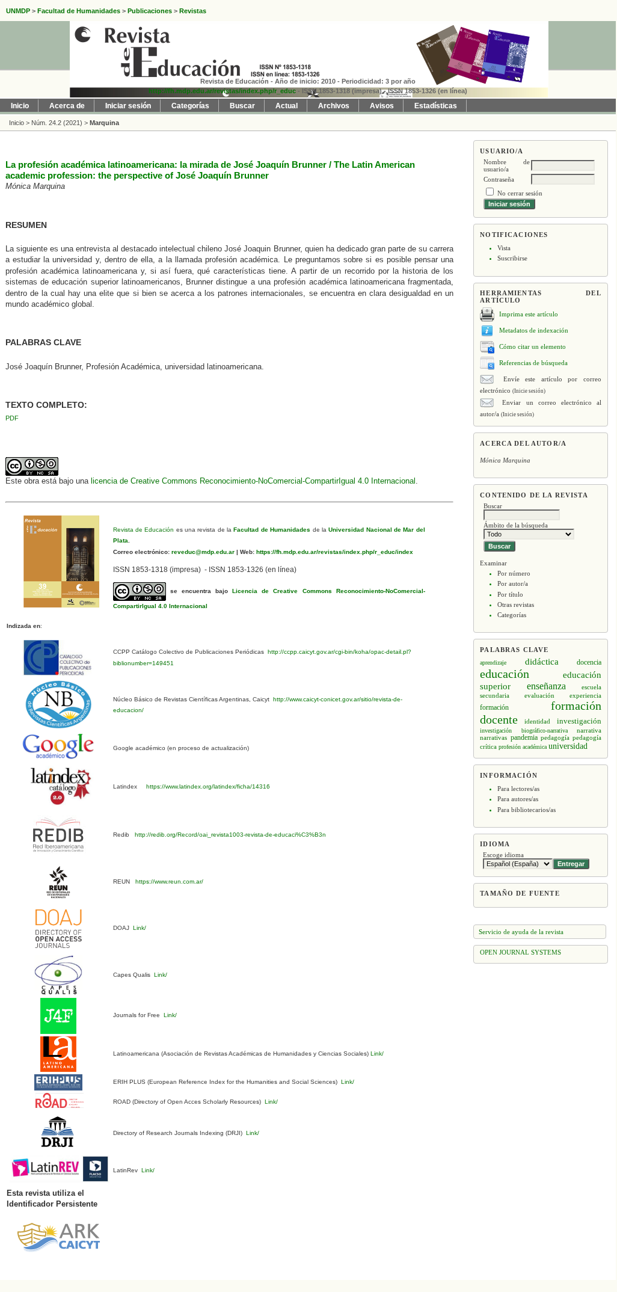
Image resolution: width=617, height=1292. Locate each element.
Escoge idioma (503, 854)
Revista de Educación (143, 529)
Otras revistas (515, 604)
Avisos (382, 106)
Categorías (511, 614)
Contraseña (498, 179)
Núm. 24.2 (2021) (56, 122)
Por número (513, 573)
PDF (12, 418)
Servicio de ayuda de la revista (521, 931)
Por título (510, 594)
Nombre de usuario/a (506, 165)
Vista (504, 247)
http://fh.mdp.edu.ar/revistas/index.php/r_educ (222, 90)
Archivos (333, 106)
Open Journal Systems (520, 952)
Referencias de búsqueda (533, 362)
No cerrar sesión (519, 193)
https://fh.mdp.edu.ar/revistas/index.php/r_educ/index (333, 552)
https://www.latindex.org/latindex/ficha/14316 (206, 786)
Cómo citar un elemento (532, 346)
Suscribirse (512, 258)
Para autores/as (517, 798)
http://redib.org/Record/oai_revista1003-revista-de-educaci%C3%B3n (230, 834)
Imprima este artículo (528, 314)
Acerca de (67, 106)
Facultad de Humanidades (271, 529)
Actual (286, 106)
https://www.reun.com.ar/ (168, 881)
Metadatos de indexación (533, 330)
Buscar (242, 106)
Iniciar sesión (128, 106)
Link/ (138, 927)
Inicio (20, 106)
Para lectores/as (518, 788)
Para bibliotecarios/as (526, 809)
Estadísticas (435, 106)
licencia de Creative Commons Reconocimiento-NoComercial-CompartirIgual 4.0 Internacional (253, 480)
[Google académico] (58, 746)
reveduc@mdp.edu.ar (202, 552)
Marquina (104, 122)
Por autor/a (512, 583)
